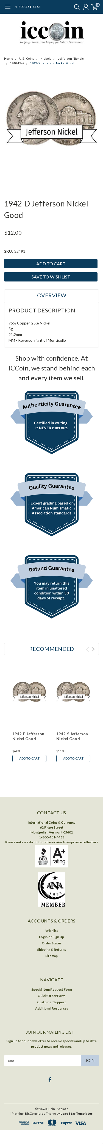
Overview (51, 295)
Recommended (51, 648)
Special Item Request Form (51, 989)
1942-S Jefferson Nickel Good (72, 736)
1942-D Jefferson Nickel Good (52, 63)
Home (8, 59)
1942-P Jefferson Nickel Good (28, 736)
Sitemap (51, 956)
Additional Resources (51, 1008)
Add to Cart (29, 758)
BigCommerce (35, 1113)
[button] (51, 424)
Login (43, 937)
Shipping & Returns (51, 949)
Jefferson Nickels (70, 59)
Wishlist (51, 931)
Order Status (52, 943)
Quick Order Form (51, 996)
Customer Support (51, 1002)
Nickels (45, 59)
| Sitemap (61, 1109)
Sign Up (58, 937)
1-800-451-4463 (27, 7)
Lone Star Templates (76, 1113)
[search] (75, 7)
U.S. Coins (26, 59)
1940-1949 (17, 63)
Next (93, 649)
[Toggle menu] (7, 9)
